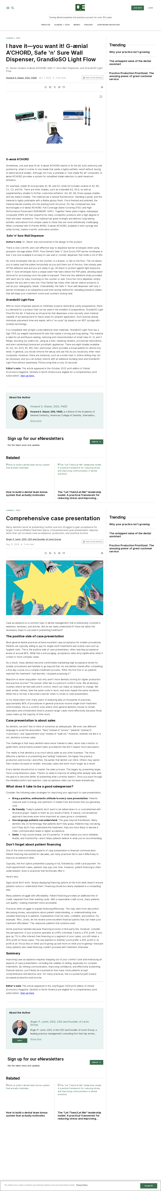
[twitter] (54, 87)
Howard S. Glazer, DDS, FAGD (21, 78)
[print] (102, 87)
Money (77, 25)
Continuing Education (108, 25)
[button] (8, 8)
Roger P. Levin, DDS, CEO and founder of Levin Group (33, 539)
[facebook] (45, 87)
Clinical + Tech (62, 25)
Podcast (88, 25)
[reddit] (59, 87)
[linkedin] (50, 87)
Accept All (149, 1186)
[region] (80, 1186)
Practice (45, 25)
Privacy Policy (82, 1185)
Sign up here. (28, 375)
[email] (64, 87)
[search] (13, 8)
